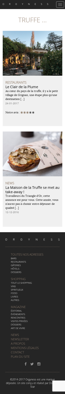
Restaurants (18, 261)
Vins (13, 286)
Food (14, 293)
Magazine (18, 307)
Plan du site (20, 356)
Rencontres (18, 317)
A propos (18, 343)
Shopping (18, 279)
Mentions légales (25, 348)
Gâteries (16, 265)
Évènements (18, 314)
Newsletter (20, 339)
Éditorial (16, 310)
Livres (14, 296)
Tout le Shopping (21, 282)
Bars (13, 258)
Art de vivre (18, 328)
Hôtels (15, 268)
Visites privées (19, 321)
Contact (17, 352)
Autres (15, 300)
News (15, 335)
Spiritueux (17, 289)
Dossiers (16, 272)
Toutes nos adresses (27, 254)
